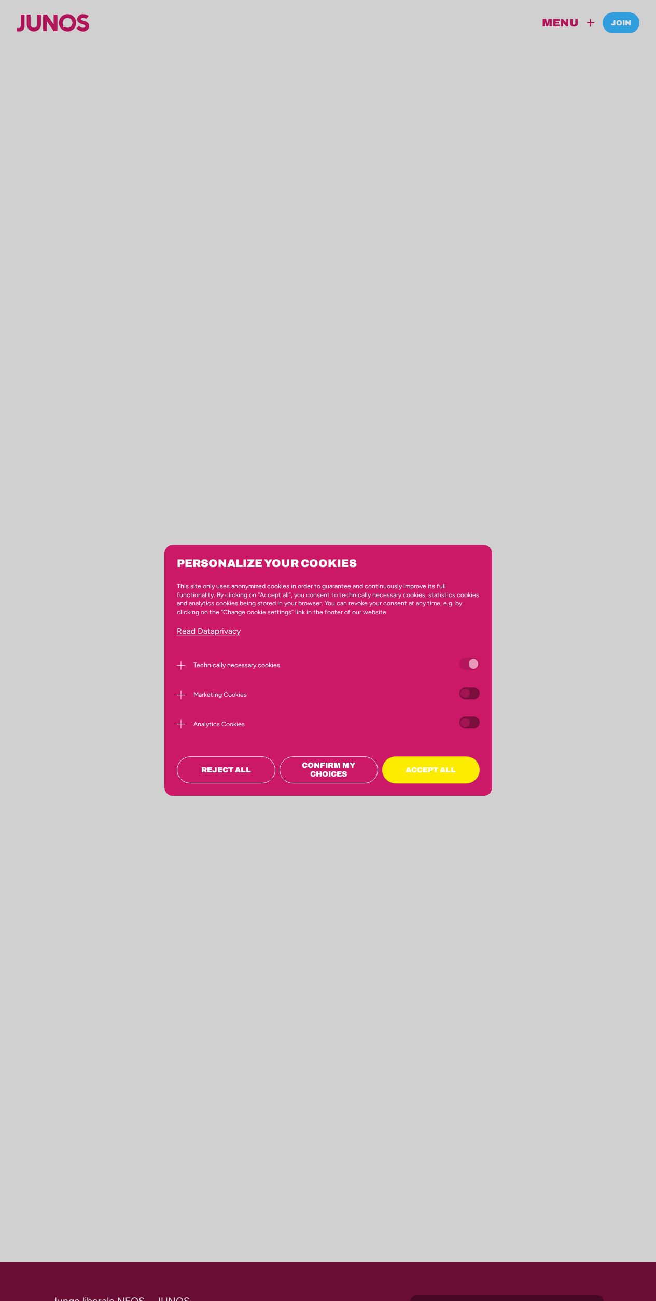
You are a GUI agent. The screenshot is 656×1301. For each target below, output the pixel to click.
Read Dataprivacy (209, 631)
